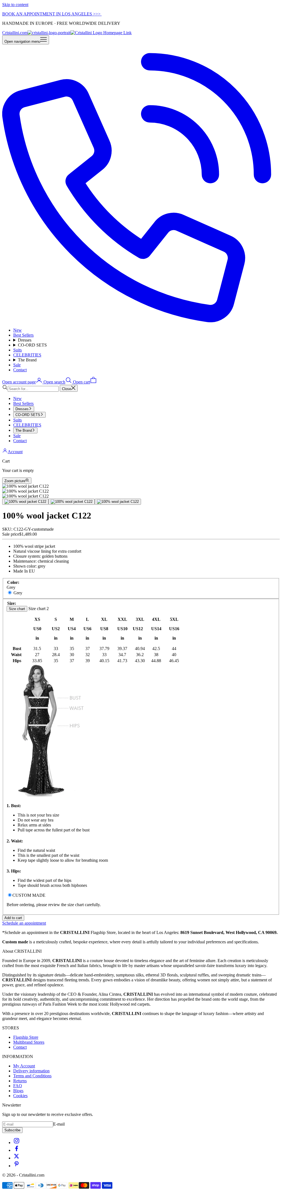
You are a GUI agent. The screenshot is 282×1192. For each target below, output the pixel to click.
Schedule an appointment (24, 923)
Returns (20, 1080)
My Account (24, 1066)
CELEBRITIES (27, 355)
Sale (17, 365)
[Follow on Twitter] (16, 1158)
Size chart (17, 609)
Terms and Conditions (32, 1075)
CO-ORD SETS (32, 345)
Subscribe (12, 1130)
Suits (17, 350)
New (17, 330)
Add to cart (13, 918)
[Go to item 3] (118, 502)
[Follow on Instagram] (16, 1142)
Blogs (18, 1090)
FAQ (17, 1085)
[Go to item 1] (25, 502)
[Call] (141, 320)
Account (15, 451)
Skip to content (15, 4)
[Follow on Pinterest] (16, 1165)
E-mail (59, 1124)
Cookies (20, 1095)
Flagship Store (25, 1037)
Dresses (24, 340)
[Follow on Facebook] (16, 1150)
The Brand (27, 360)
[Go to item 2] (71, 502)
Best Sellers (23, 335)
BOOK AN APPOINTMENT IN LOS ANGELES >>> (52, 14)
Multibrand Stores (28, 1042)
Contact (20, 369)
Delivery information (31, 1070)
